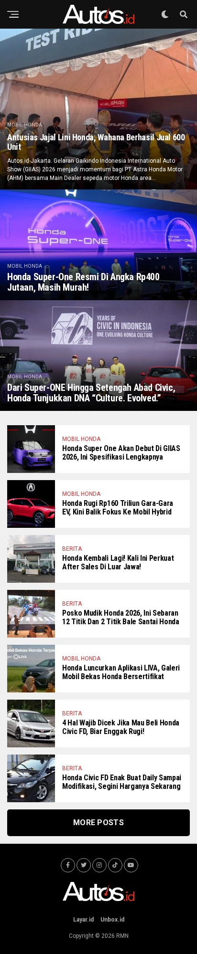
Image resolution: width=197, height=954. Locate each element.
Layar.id (83, 919)
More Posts (98, 822)
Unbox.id (112, 919)
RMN (122, 936)
